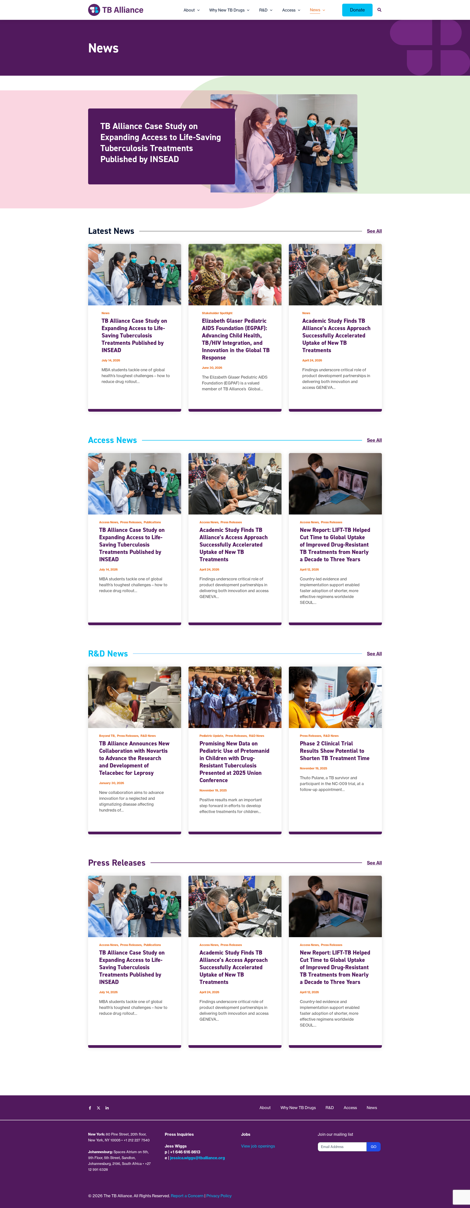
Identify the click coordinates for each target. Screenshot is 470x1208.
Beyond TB (107, 736)
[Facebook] (90, 1108)
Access (350, 1107)
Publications (152, 522)
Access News (108, 522)
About (265, 1107)
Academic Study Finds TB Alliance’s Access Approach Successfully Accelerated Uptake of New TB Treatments (336, 335)
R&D (330, 1107)
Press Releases (130, 522)
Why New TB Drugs (298, 1107)
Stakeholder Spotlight (217, 313)
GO (373, 1147)
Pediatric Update (211, 736)
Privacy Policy (219, 1195)
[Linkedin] (107, 1108)
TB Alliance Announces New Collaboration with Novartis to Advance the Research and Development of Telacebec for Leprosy (134, 758)
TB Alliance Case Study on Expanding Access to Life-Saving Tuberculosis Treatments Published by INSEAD (160, 142)
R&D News (148, 736)
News (105, 313)
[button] (197, 10)
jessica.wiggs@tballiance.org (197, 1157)
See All (374, 231)
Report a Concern (187, 1195)
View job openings (258, 1146)
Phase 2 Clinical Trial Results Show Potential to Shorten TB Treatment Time (335, 751)
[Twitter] (98, 1108)
